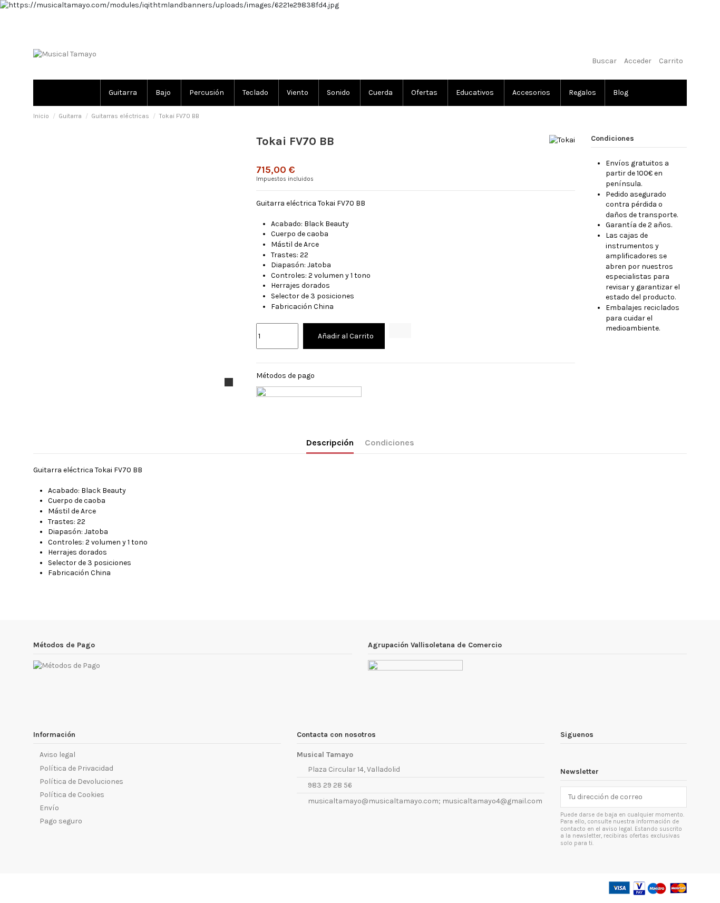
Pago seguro (61, 821)
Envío (49, 807)
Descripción (330, 443)
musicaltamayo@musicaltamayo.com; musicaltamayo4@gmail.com (425, 801)
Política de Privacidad (76, 768)
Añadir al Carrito (346, 336)
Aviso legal (57, 754)
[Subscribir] (679, 797)
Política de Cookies (72, 794)
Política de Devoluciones (81, 781)
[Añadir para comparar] (400, 330)
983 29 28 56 (330, 785)
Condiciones (389, 443)
